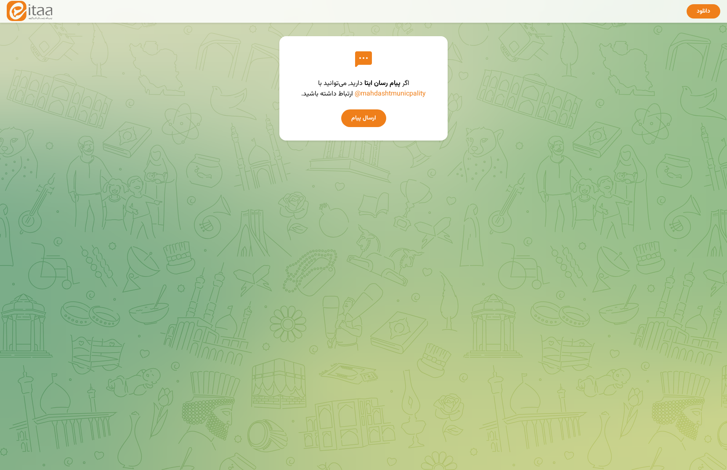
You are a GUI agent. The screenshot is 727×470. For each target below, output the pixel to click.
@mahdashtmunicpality (390, 94)
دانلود (703, 11)
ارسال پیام (363, 118)
